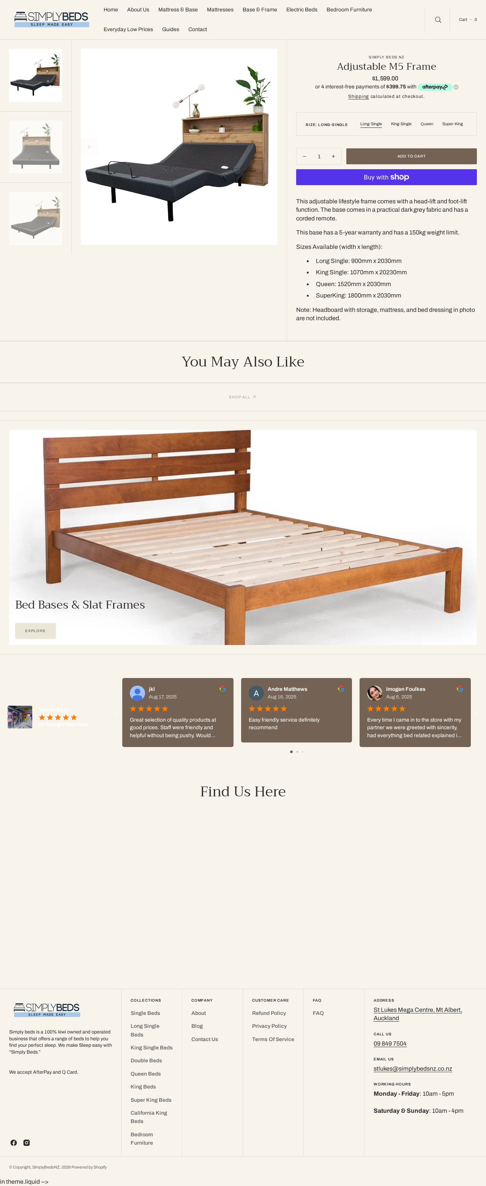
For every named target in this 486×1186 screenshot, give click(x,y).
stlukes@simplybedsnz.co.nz (413, 1068)
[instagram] (26, 1142)
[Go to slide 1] (291, 751)
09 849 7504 (390, 1043)
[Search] (437, 19)
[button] (468, 19)
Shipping (358, 96)
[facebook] (13, 1142)
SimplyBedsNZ (46, 1167)
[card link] (243, 537)
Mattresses (220, 10)
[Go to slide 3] (302, 751)
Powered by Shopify (89, 1167)
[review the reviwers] (222, 690)
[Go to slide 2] (297, 752)
